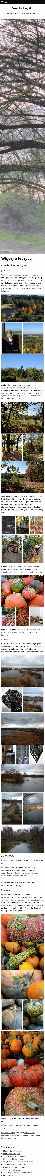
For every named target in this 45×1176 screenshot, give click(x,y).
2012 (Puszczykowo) (9, 632)
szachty (37, 873)
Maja (23, 870)
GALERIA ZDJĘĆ (8, 856)
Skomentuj (25, 875)
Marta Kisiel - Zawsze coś (12, 1151)
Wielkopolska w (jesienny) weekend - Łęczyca (17, 884)
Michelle (4, 894)
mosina (15, 873)
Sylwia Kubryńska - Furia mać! (14, 1167)
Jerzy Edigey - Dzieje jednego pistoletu (17, 1172)
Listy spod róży (29, 867)
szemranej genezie (29, 385)
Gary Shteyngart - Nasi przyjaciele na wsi (18, 1162)
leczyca (21, 873)
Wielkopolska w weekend (10, 870)
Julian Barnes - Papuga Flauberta (15, 1156)
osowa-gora (29, 873)
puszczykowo (6, 873)
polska (3, 875)
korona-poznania (13, 875)
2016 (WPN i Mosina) (25, 632)
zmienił (14, 509)
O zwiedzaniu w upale (11, 1153)
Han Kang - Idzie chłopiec (13, 1159)
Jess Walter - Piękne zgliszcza (14, 1164)
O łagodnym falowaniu (11, 1170)
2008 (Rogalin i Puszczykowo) (29, 629)
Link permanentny (8, 867)
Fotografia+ (30, 870)
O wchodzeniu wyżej (14, 265)
